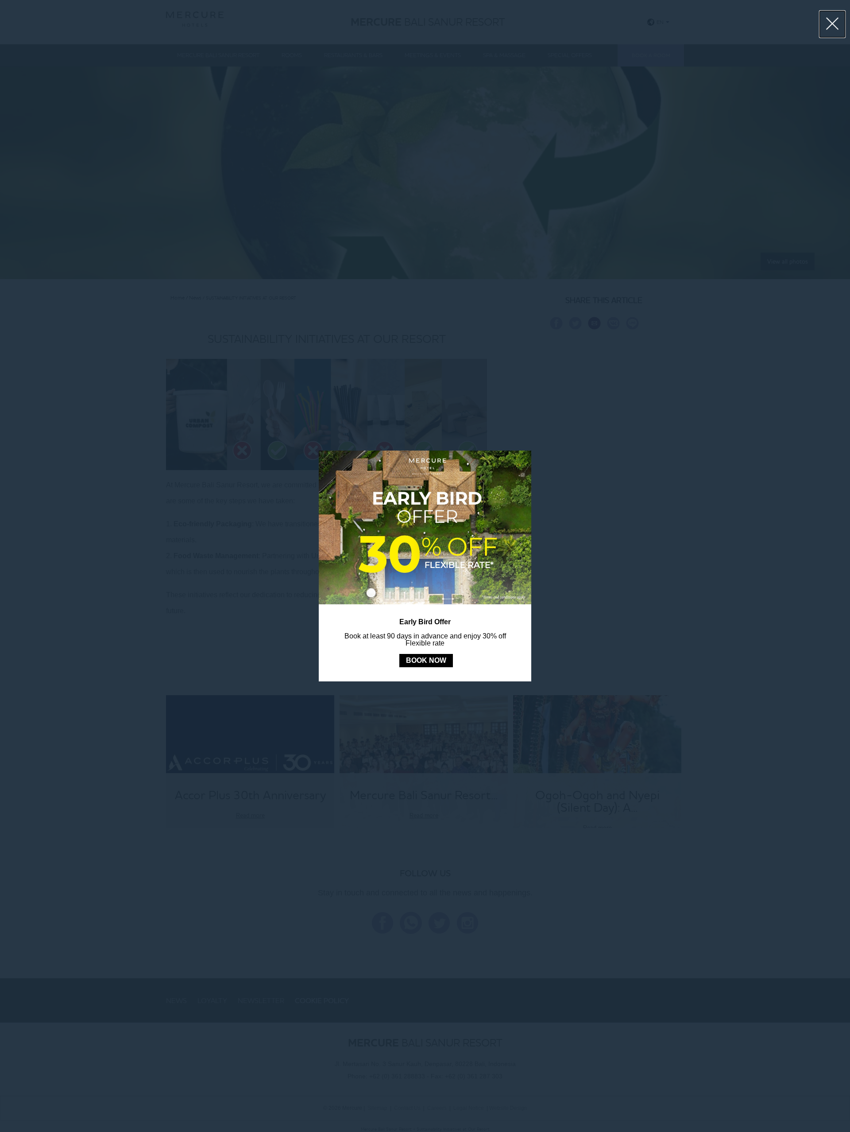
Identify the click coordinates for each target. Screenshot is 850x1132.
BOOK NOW (426, 660)
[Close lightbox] (832, 24)
